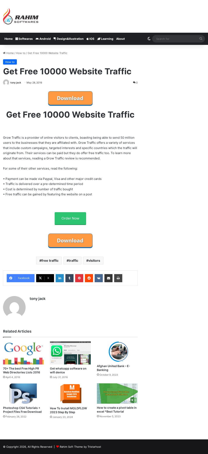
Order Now (70, 218)
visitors (94, 260)
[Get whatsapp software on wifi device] (70, 352)
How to (20, 53)
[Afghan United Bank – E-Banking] (117, 351)
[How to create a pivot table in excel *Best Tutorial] (117, 393)
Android (45, 38)
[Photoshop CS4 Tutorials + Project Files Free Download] (23, 393)
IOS (91, 38)
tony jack (15, 82)
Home (8, 38)
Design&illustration (70, 38)
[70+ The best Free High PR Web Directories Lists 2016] (23, 352)
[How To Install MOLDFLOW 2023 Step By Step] (70, 393)
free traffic (49, 260)
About (120, 38)
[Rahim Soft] (21, 16)
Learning (106, 38)
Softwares (25, 38)
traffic (73, 260)
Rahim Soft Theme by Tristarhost (80, 446)
